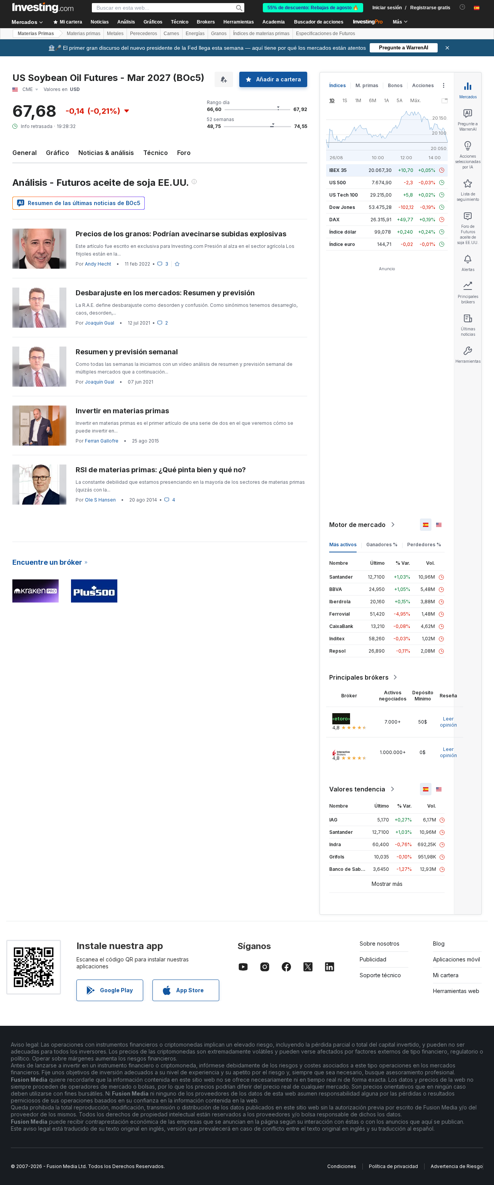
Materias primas (83, 33)
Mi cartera (445, 975)
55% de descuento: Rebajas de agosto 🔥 (313, 7)
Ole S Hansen (100, 500)
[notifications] (462, 7)
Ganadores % (382, 544)
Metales (115, 33)
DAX (334, 219)
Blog (439, 943)
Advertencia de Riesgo (457, 1166)
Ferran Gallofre (101, 441)
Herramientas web (456, 991)
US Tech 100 (343, 195)
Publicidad (373, 959)
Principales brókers (359, 677)
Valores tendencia (357, 789)
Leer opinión (448, 722)
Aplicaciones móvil (456, 959)
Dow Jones (342, 207)
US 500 (337, 182)
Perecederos (143, 33)
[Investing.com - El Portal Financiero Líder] (42, 7)
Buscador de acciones (318, 22)
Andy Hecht (98, 264)
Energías (195, 33)
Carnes (171, 33)
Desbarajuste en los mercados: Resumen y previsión (165, 293)
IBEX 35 (338, 170)
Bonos (395, 85)
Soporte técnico (380, 975)
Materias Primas (36, 33)
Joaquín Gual (99, 323)
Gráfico (57, 153)
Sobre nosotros (379, 943)
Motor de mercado (357, 525)
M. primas (366, 85)
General (24, 153)
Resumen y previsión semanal (127, 352)
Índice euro (342, 244)
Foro (184, 153)
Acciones (423, 85)
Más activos (343, 544)
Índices (337, 85)
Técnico (155, 153)
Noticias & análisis (106, 153)
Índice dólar (342, 232)
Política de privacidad (393, 1166)
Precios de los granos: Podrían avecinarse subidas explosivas (181, 234)
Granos (219, 33)
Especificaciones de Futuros (325, 33)
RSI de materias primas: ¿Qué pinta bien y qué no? (161, 470)
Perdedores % (424, 544)
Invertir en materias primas (122, 411)
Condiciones (341, 1166)
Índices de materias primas (261, 33)
